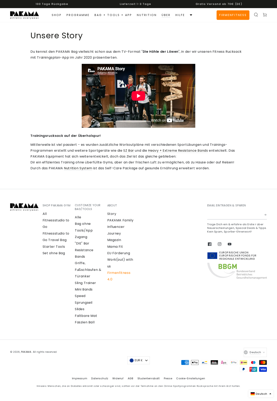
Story (111, 213)
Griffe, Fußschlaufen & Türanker (88, 270)
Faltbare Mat (86, 315)
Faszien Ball (84, 322)
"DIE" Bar (82, 243)
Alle (78, 217)
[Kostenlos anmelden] (265, 214)
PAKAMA (26, 352)
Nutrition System (78, 168)
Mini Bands (84, 289)
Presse (168, 378)
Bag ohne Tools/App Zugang (84, 230)
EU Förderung (118, 253)
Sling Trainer (85, 283)
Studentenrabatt (148, 378)
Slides (80, 309)
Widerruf (118, 378)
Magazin (114, 240)
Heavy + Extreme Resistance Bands (178, 150)
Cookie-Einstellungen (190, 378)
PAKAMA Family (120, 220)
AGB (130, 378)
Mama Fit (115, 246)
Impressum (79, 378)
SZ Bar (128, 150)
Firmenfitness (233, 15)
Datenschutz (99, 378)
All (45, 213)
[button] (255, 14)
